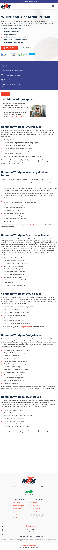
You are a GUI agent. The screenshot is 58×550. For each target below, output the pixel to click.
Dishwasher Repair (18, 506)
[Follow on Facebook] (31, 515)
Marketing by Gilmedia (29, 546)
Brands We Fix (36, 509)
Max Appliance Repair (36, 225)
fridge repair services (17, 116)
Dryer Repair (16, 512)
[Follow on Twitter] (37, 515)
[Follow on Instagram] (34, 515)
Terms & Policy (36, 512)
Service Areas (36, 506)
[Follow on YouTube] (42, 515)
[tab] (5, 94)
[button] (54, 6)
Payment (34, 503)
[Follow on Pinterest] (39, 515)
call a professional (25, 327)
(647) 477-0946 (31, 526)
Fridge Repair (16, 503)
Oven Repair (16, 515)
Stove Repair (16, 518)
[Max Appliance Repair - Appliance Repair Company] (7, 6)
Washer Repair (17, 509)
